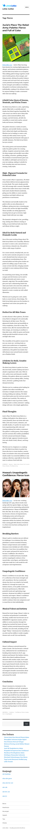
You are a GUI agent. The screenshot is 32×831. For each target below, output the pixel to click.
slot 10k (4, 787)
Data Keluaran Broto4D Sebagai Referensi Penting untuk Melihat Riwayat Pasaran (16, 744)
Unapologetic (8, 714)
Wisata (4, 823)
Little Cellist (8, 9)
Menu (27, 7)
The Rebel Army (14, 466)
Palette (7, 466)
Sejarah (4, 815)
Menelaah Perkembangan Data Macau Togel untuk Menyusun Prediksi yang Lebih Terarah (15, 759)
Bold (15, 464)
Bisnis (4, 803)
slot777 (4, 796)
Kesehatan (5, 807)
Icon (3, 714)
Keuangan (5, 811)
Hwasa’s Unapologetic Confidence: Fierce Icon (15, 474)
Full (24, 464)
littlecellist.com (7, 65)
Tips (3, 819)
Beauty (11, 464)
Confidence (18, 712)
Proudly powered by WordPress (17, 828)
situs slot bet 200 (7, 783)
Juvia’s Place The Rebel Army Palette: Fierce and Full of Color (15, 28)
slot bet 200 (6, 792)
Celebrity (11, 712)
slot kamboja (6, 774)
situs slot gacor (7, 778)
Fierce (21, 464)
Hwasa (27, 712)
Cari (26, 724)
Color (18, 464)
